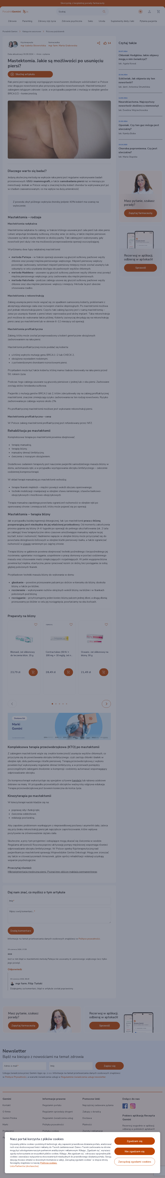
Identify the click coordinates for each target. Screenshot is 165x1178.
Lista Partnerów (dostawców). (24, 1166)
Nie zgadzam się (135, 1151)
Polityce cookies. (48, 1163)
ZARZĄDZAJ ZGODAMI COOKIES (134, 1162)
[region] (82, 1152)
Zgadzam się (134, 1141)
